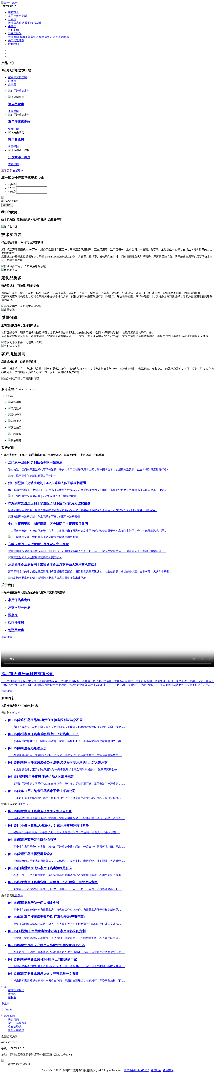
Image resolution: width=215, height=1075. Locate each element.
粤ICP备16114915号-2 (136, 1070)
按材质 (38, 22)
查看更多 (6, 170)
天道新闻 (13, 36)
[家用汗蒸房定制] (19, 90)
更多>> (16, 712)
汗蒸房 (12, 19)
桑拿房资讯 (45, 36)
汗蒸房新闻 (15, 33)
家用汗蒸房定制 (17, 15)
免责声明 (168, 1070)
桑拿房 (12, 26)
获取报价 (7, 204)
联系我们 (13, 44)
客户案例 (13, 29)
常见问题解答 (61, 36)
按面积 (29, 22)
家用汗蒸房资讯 (28, 36)
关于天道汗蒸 (16, 40)
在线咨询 (18, 170)
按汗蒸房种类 (16, 22)
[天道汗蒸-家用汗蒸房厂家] (9, 3)
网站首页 (13, 12)
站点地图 (156, 1070)
